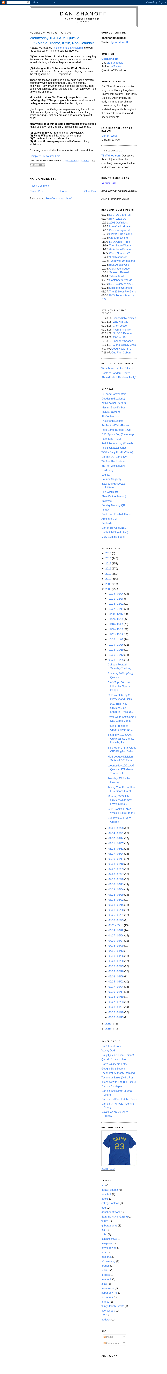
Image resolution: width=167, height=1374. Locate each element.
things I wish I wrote (112, 1306)
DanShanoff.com (111, 1046)
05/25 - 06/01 (116, 915)
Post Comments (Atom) (59, 198)
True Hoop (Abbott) (112, 421)
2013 (108, 563)
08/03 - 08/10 (116, 864)
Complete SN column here (45, 156)
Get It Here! (108, 1169)
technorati (107, 1297)
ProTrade (106, 523)
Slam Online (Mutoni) (113, 496)
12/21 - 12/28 (116, 598)
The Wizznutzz (110, 492)
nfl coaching (108, 1261)
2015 (108, 553)
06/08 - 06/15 (116, 905)
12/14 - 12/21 (116, 603)
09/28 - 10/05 (116, 660)
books (104, 1198)
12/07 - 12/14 (116, 609)
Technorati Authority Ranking (118, 1073)
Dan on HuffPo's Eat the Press (119, 1099)
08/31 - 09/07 (116, 843)
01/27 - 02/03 (116, 1002)
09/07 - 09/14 (116, 838)
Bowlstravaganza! (119, 230)
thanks (105, 1301)
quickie (105, 1274)
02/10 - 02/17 (116, 991)
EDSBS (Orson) (110, 412)
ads (103, 1185)
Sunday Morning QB (113, 505)
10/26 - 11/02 (116, 639)
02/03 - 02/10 (116, 996)
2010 (108, 578)
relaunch (106, 1279)
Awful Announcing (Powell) (117, 443)
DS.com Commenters (113, 394)
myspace (106, 1243)
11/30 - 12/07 (116, 614)
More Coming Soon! (113, 536)
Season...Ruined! (119, 272)
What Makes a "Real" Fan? (117, 368)
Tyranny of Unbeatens (122, 260)
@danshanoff (119, 42)
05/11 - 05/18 (116, 925)
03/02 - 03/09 (116, 976)
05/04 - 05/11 (116, 930)
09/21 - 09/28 (116, 828)
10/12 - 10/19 (116, 649)
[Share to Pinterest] (43, 165)
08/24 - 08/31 (116, 848)
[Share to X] (37, 165)
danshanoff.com (110, 1212)
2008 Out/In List (118, 222)
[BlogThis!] (34, 165)
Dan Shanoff (83, 14)
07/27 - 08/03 (116, 869)
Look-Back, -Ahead (120, 226)
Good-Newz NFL (121, 348)
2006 (108, 1029)
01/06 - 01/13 (116, 1017)
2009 (108, 584)
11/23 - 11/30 (116, 619)
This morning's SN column (67, 47)
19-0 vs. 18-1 (120, 337)
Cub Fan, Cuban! (121, 352)
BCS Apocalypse (119, 264)
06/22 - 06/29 (116, 894)
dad (103, 1207)
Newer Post (36, 191)
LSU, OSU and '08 (120, 214)
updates (106, 1319)
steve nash (107, 1288)
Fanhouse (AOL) (111, 438)
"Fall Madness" (118, 257)
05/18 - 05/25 (116, 920)
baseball (106, 1194)
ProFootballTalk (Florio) (115, 425)
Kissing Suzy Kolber (113, 407)
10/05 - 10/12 (116, 655)
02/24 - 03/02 (116, 981)
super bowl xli (109, 1292)
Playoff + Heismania (121, 234)
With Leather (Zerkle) (113, 403)
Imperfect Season (123, 341)
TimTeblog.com (111, 155)
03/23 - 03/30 (116, 961)
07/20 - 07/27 (116, 874)
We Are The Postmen (113, 461)
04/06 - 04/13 (116, 951)
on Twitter (115, 66)
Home (63, 191)
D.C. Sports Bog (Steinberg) (117, 434)
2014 (108, 558)
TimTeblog (107, 470)
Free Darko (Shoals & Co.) (116, 429)
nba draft (106, 1256)
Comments (112, 1343)
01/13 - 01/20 (116, 1012)
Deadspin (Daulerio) (113, 398)
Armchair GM (109, 518)
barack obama (109, 1189)
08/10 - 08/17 (116, 859)
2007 (108, 1023)
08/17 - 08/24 (116, 853)
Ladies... (106, 474)
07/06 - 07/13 (116, 884)
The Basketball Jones (114, 447)
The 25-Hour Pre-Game (123, 291)
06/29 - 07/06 (116, 889)
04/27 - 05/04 (116, 935)
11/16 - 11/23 (116, 624)
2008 (108, 589)
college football (110, 1203)
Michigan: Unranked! (121, 287)
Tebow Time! (116, 276)
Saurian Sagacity (111, 479)
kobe (104, 1234)
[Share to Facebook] (40, 165)
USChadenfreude (119, 268)
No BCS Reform (122, 333)
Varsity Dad (108, 1050)
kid (103, 1230)
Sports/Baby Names (124, 318)
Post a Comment (39, 185)
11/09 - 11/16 (116, 629)
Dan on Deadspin (111, 1086)
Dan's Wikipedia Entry (114, 1064)
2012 (108, 568)
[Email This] (31, 165)
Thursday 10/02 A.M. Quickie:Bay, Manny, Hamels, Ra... (121, 738)
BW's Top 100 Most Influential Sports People (119, 686)
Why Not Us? (120, 321)
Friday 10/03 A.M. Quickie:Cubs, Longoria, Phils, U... (120, 708)
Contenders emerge (120, 280)
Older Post (90, 191)
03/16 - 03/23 (116, 966)
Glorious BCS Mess (124, 345)
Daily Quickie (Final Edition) (117, 1055)
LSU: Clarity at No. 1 (121, 284)
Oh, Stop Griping (119, 238)
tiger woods (108, 1310)
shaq (104, 1283)
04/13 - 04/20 (116, 945)
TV (103, 1315)
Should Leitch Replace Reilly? (119, 377)
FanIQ (105, 509)
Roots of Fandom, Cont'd (115, 373)
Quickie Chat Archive (113, 1059)
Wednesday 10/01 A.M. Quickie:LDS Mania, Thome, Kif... (121, 769)
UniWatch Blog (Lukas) (114, 532)
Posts (109, 1336)
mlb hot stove (109, 1239)
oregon (105, 1265)
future (104, 1221)
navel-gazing (108, 1247)
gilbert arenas (109, 1225)
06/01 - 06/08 (116, 910)
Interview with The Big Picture (118, 1082)
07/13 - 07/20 (116, 879)
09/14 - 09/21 (116, 833)
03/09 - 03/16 (116, 971)
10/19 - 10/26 (116, 644)
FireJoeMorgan (110, 416)
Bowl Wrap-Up (117, 218)
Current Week (109, 135)
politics (105, 1270)
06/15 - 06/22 (116, 899)
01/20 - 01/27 (116, 1007)
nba (103, 1252)
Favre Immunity (122, 329)
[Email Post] (92, 161)
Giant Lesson (120, 325)
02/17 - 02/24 (116, 986)
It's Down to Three (119, 241)
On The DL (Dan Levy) (114, 456)
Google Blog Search (113, 1068)
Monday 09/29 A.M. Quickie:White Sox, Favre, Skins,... (120, 800)
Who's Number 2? (119, 253)
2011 (108, 573)
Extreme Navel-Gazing (114, 1216)
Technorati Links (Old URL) (117, 1077)
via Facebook (115, 62)
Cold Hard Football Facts (115, 514)
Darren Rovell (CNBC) (114, 527)
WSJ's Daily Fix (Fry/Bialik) (117, 452)
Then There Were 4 (120, 245)
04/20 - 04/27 (116, 940)
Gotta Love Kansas (120, 249)
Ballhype (106, 501)
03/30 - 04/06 (116, 956)
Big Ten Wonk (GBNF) (114, 465)
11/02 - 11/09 (116, 634)
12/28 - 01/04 (116, 593)
